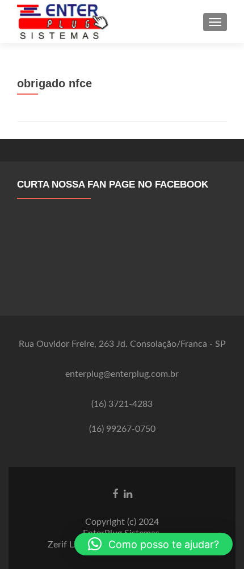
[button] (153, 544)
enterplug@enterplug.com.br (122, 374)
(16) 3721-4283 (122, 404)
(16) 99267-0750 (122, 429)
